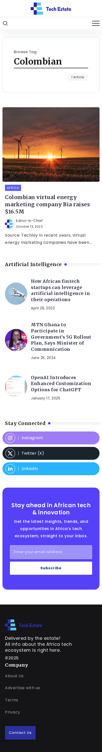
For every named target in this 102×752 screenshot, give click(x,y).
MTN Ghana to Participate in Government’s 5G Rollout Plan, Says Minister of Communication (61, 337)
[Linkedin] (51, 468)
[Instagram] (51, 437)
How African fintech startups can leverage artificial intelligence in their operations (60, 290)
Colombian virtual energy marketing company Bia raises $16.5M (47, 204)
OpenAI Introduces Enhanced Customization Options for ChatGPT (61, 384)
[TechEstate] (23, 624)
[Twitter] (51, 453)
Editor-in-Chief (29, 220)
